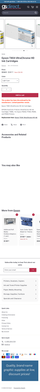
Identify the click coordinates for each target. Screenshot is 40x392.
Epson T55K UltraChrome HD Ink (26, 117)
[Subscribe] (32, 270)
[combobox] (20, 13)
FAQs (3, 320)
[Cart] (32, 7)
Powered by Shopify (19, 388)
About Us (4, 312)
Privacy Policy (6, 323)
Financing (5, 317)
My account (5, 331)
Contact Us (5, 326)
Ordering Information (8, 315)
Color (4, 76)
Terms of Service (7, 329)
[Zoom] (32, 46)
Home (3, 54)
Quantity (5, 86)
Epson (4, 65)
